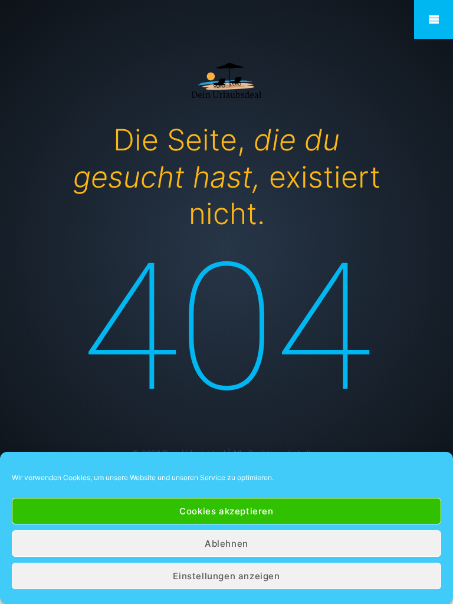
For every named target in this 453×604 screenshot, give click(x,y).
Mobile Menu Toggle (433, 19)
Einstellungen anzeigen (226, 576)
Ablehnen (226, 543)
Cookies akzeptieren (226, 511)
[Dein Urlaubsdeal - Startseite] (226, 79)
